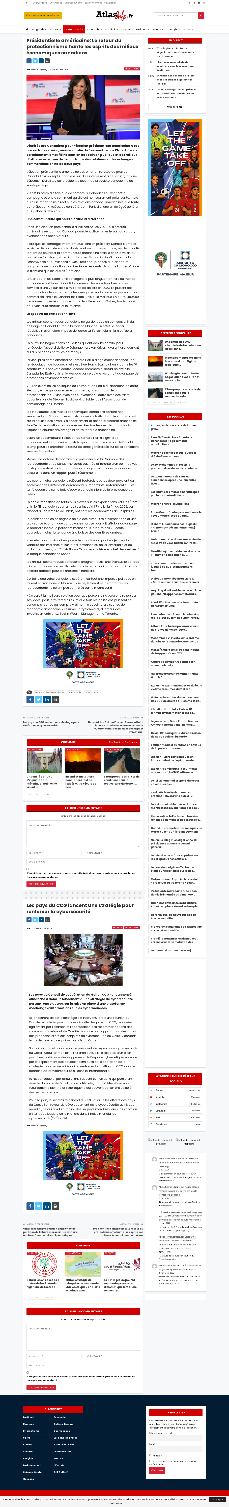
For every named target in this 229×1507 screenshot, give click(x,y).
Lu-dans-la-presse (65, 1437)
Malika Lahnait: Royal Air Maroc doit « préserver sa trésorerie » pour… (175, 880)
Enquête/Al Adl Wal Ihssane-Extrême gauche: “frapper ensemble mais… (176, 592)
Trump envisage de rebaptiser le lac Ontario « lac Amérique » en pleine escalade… (176, 93)
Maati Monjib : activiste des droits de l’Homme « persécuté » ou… (175, 553)
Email (152, 1444)
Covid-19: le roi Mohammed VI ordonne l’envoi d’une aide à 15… (172, 794)
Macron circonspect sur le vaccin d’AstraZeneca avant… (173, 454)
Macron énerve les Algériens (170, 504)
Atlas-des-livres (64, 1444)
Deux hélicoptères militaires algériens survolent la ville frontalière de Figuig (179, 1162)
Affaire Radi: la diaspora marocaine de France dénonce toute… (175, 627)
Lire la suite (115, 1503)
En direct (117, 927)
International (72, 29)
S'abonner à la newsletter (43, 15)
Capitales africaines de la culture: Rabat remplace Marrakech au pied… (176, 904)
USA (96, 692)
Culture (126, 29)
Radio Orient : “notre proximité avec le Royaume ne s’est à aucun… (176, 513)
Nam (161, 1158)
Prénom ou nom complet (161, 1433)
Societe (28, 1451)
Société (110, 29)
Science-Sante (32, 1472)
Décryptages (40, 2)
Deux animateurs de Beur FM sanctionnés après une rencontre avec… (173, 480)
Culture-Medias (63, 1424)
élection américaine (55, 692)
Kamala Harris (74, 692)
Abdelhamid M (167, 1187)
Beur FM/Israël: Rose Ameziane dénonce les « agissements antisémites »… (171, 441)
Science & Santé (74, 2)
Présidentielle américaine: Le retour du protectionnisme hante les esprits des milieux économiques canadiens (118, 1232)
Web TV (58, 1458)
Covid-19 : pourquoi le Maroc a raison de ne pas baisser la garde (176, 734)
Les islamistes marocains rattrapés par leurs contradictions (175, 493)
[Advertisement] (175, 1012)
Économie (93, 29)
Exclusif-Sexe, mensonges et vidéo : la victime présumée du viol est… (176, 687)
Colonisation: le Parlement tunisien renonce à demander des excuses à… (176, 818)
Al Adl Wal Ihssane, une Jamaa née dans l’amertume (174, 604)
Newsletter (110, 2)
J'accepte (217, 1499)
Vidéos (156, 29)
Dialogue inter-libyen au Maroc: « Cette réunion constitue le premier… (176, 580)
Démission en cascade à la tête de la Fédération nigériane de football (175, 79)
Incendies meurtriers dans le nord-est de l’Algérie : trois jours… (183, 361)
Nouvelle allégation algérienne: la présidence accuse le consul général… (174, 843)
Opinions (28, 1479)
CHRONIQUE (61, 1472)
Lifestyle (172, 29)
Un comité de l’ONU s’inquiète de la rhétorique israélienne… (183, 345)
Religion (141, 29)
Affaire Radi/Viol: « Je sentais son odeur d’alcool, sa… (173, 663)
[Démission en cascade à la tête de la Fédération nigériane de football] (44, 1264)
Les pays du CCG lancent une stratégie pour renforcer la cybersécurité (51, 723)
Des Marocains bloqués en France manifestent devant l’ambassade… (175, 806)
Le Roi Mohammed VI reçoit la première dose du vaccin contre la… (175, 466)
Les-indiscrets (63, 1451)
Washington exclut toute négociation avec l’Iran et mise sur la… (182, 377)
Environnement (93, 2)
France (54, 29)
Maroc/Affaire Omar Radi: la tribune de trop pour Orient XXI (175, 651)
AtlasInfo (157, 1455)
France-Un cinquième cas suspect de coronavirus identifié (176, 928)
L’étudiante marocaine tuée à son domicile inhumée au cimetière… (174, 892)
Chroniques (55, 2)
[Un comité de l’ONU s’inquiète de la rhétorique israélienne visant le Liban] (44, 760)
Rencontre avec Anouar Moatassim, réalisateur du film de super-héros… (175, 616)
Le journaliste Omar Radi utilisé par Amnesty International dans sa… (174, 722)
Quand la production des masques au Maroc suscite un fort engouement (176, 829)
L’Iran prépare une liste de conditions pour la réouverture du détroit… (175, 66)
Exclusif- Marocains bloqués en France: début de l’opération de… (173, 758)
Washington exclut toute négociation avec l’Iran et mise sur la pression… (175, 52)
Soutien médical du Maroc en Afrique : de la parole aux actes (176, 746)
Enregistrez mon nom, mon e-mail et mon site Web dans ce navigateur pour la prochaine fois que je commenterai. (81, 875)
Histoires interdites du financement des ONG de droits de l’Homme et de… (176, 699)
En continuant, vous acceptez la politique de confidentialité (172, 1463)
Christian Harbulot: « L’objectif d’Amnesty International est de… (173, 711)
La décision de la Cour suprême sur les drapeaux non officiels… (174, 857)
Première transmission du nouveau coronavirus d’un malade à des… (174, 940)
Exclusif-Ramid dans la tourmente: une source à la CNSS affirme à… (174, 770)
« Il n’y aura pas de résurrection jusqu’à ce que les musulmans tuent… (172, 566)
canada (38, 692)
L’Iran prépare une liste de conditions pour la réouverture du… (183, 393)
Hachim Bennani (168, 1265)
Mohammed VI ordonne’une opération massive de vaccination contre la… (176, 541)
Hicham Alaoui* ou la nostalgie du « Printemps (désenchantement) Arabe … (174, 527)
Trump (87, 692)
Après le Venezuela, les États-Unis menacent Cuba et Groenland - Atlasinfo (177, 1240)
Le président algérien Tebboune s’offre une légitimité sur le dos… (173, 869)
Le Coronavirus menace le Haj (171, 950)
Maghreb (38, 29)
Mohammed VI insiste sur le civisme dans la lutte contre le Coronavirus (175, 639)
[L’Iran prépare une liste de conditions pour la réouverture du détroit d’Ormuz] (122, 760)
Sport (186, 29)
